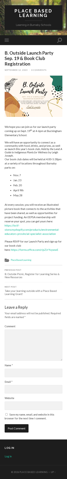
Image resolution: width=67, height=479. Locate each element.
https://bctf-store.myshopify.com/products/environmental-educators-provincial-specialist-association (32, 229)
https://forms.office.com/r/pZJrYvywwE (34, 249)
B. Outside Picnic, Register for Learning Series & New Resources (32, 274)
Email (9, 381)
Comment (10, 326)
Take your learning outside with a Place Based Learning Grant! (31, 291)
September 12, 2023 (16, 70)
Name (9, 365)
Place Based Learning (33, 13)
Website (9, 398)
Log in (8, 456)
